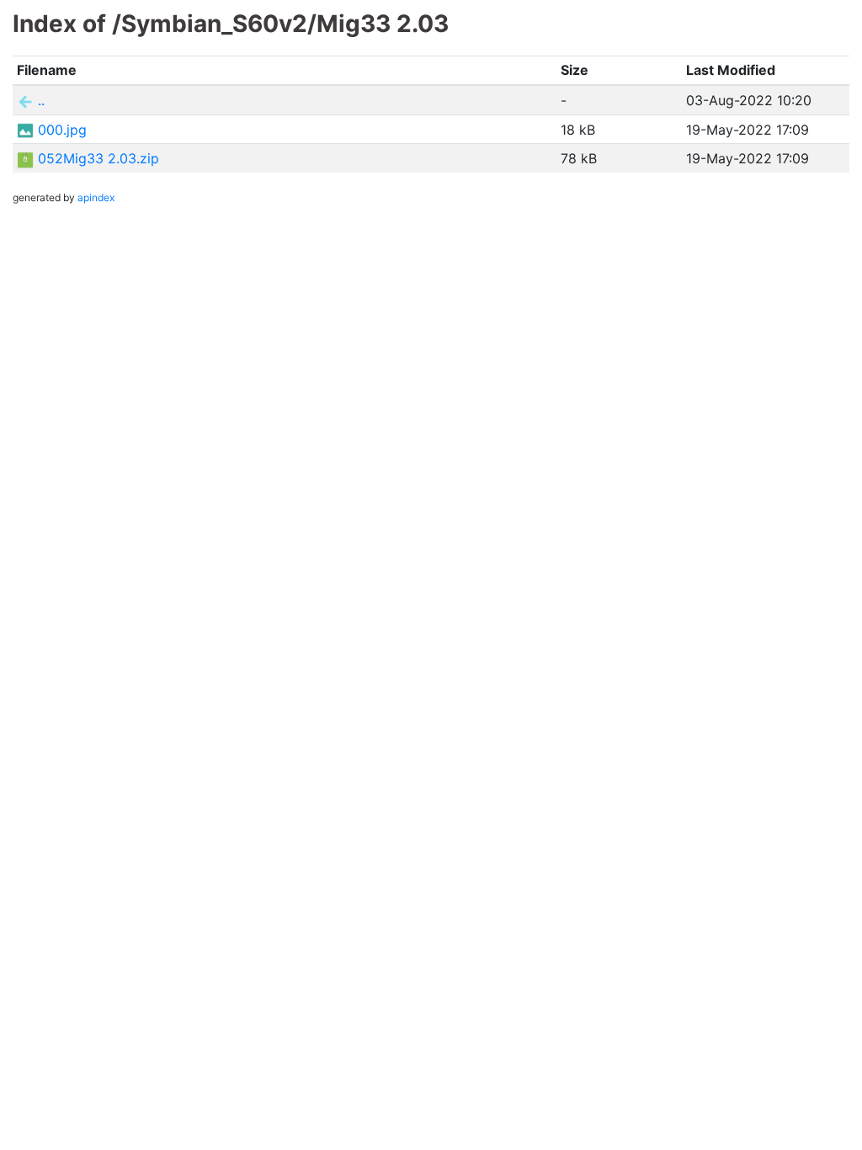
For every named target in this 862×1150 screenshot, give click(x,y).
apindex (95, 197)
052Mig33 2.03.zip (98, 158)
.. (41, 100)
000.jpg (62, 129)
